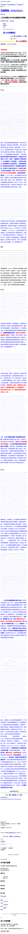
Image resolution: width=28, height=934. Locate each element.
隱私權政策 (24, 913)
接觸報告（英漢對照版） (15, 836)
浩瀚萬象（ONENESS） (12, 10)
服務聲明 (14, 915)
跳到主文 (3, 14)
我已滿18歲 (3, 931)
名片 (4, 27)
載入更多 (3, 841)
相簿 (4, 23)
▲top (2, 838)
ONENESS (3, 825)
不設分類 (12, 21)
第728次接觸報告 (9, 33)
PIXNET (6, 913)
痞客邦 (11, 832)
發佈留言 (3, 849)
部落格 (5, 25)
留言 (14, 832)
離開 (8, 931)
